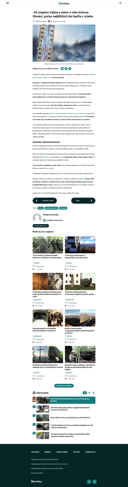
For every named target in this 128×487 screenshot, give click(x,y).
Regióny (48, 452)
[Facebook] (62, 68)
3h (85, 393)
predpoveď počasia (52, 208)
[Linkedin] (69, 68)
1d (89, 393)
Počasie (40, 208)
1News (81, 179)
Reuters (46, 157)
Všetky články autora (40, 226)
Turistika (76, 452)
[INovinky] (64, 3)
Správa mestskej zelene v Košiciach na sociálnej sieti (68, 113)
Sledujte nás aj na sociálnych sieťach (45, 69)
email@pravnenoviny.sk (54, 220)
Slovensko (63, 208)
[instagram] (65, 68)
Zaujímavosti (90, 452)
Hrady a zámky (62, 452)
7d (93, 393)
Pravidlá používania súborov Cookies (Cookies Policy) (47, 468)
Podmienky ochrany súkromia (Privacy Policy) (44, 459)
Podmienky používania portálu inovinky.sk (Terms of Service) (49, 464)
